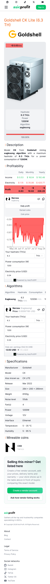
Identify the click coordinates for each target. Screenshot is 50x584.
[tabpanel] (25, 234)
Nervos (15, 198)
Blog (6, 535)
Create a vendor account (25, 490)
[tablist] (25, 210)
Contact (7, 539)
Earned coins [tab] (25, 210)
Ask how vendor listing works (25, 497)
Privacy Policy (10, 554)
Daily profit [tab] (25, 206)
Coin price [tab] (25, 214)
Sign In (41, 7)
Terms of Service (11, 550)
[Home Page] (21, 7)
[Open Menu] (6, 7)
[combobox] (39, 255)
